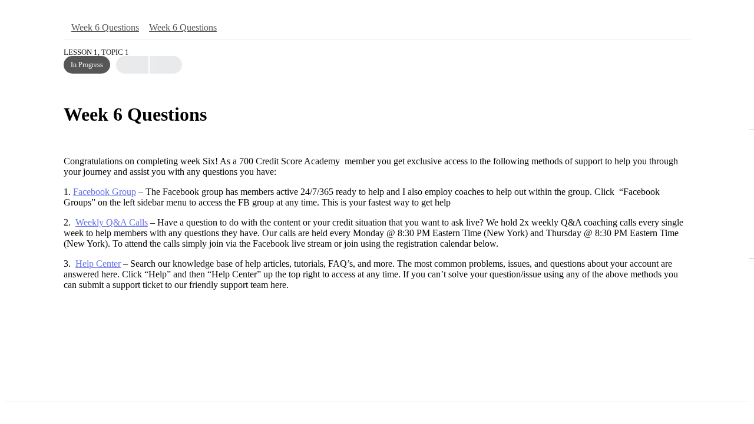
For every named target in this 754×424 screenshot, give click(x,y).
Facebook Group (104, 192)
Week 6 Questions (105, 27)
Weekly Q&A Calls (111, 222)
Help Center (98, 264)
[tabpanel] (377, 223)
